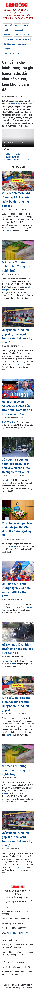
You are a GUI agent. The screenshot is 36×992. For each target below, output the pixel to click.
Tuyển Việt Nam (8, 422)
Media (25, 25)
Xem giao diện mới (11, 53)
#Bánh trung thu (12, 157)
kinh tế (8, 230)
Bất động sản (9, 44)
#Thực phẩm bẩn (13, 154)
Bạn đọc (27, 35)
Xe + (15, 49)
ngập (14, 664)
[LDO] (18, 181)
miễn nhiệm (14, 546)
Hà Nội (5, 480)
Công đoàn (8, 39)
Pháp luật (7, 35)
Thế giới (6, 49)
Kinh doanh (18, 30)
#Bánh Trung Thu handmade (17, 159)
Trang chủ (7, 25)
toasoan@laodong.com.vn (18, 933)
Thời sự (17, 35)
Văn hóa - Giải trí (22, 39)
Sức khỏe (22, 44)
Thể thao (7, 30)
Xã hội (17, 25)
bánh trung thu (17, 104)
